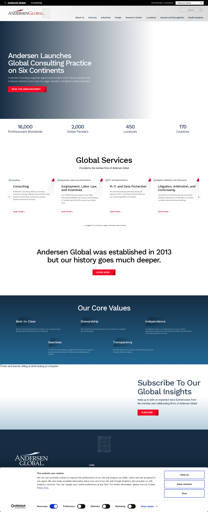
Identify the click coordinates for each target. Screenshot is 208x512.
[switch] (81, 506)
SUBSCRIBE (147, 412)
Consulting (36, 2)
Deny (184, 493)
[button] (9, 197)
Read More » (19, 212)
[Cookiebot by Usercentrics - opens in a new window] (18, 506)
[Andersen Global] (29, 13)
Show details (147, 506)
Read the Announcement (26, 89)
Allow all (184, 475)
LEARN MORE (103, 272)
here (46, 488)
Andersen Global (16, 2)
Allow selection (184, 484)
